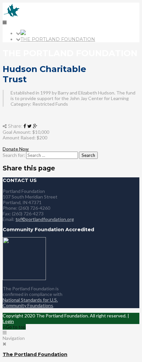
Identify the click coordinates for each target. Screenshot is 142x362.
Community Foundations (28, 305)
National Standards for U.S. (30, 300)
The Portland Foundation (35, 354)
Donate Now (16, 149)
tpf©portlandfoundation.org (45, 219)
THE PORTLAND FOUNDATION (57, 39)
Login (8, 321)
